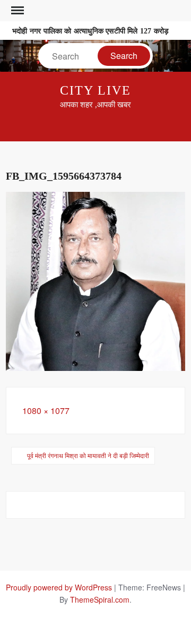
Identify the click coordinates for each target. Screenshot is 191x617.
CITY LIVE (95, 90)
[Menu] (16, 10)
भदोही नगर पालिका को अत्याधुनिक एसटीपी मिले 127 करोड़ (90, 31)
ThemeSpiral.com (99, 599)
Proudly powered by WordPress (59, 587)
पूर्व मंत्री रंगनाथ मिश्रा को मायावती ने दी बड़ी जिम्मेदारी (88, 455)
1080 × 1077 (46, 410)
